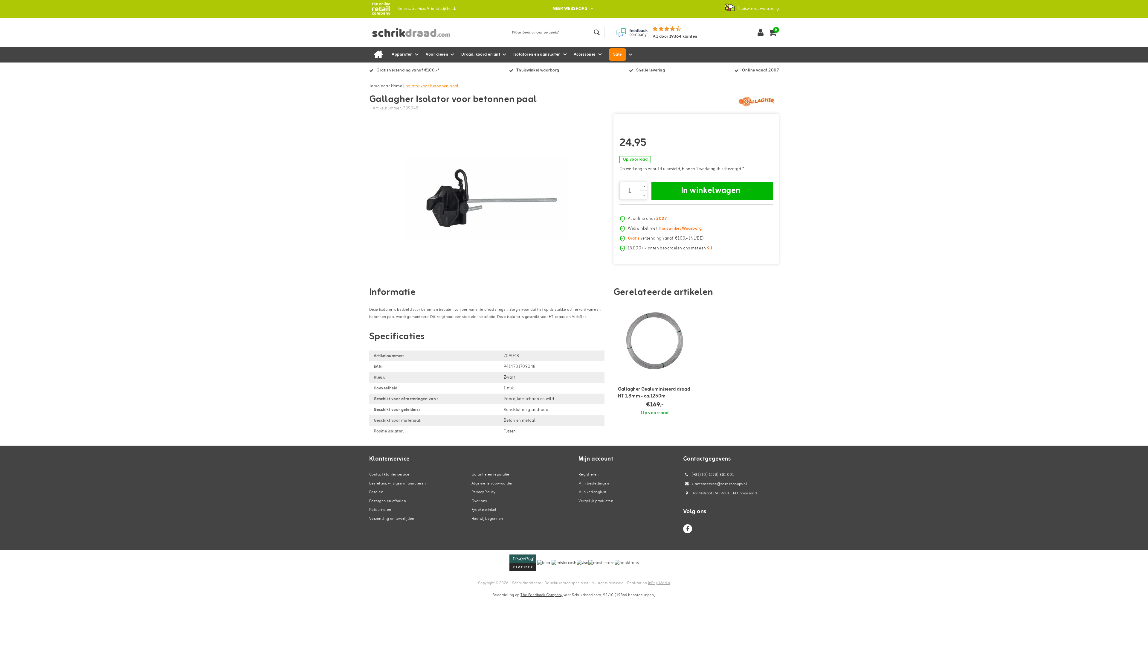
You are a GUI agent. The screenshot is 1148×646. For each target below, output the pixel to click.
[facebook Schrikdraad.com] (687, 529)
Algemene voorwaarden (492, 483)
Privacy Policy (483, 492)
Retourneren (380, 510)
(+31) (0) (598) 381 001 (712, 475)
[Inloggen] (761, 32)
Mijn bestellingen (593, 483)
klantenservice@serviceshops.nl (719, 484)
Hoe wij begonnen (487, 519)
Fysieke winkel (484, 510)
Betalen (376, 492)
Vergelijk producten (595, 501)
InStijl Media (659, 583)
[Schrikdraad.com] (381, 9)
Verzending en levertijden (391, 519)
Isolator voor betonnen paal (432, 86)
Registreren (588, 474)
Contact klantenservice (389, 474)
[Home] (378, 54)
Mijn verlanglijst (592, 492)
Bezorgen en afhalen (387, 501)
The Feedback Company (541, 595)
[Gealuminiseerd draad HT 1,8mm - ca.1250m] (655, 341)
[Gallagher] (756, 101)
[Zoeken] (597, 32)
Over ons (479, 501)
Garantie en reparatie (490, 474)
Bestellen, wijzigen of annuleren (397, 483)
